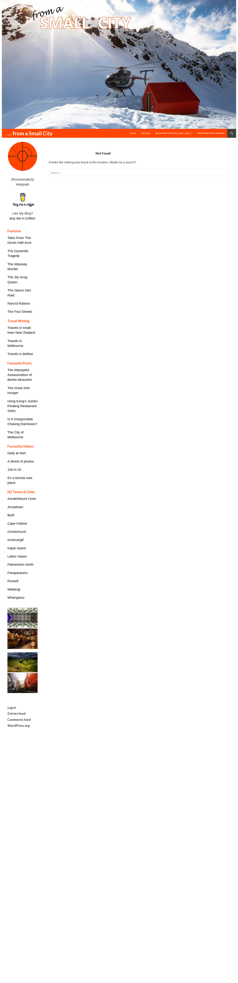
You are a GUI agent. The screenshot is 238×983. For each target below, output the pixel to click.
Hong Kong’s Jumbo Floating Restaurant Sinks (22, 406)
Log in (11, 708)
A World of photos (20, 461)
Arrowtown (15, 507)
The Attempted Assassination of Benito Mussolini (19, 375)
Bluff (10, 515)
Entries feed (16, 713)
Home (133, 133)
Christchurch (16, 532)
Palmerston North (20, 564)
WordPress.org (18, 726)
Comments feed (19, 720)
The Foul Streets (19, 312)
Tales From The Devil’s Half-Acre (172, 133)
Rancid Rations (18, 303)
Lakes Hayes (17, 556)
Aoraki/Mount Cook (21, 499)
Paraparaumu (17, 573)
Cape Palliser (17, 523)
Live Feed (145, 133)
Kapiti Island (16, 548)
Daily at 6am (16, 453)
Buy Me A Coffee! (23, 218)
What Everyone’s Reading (211, 133)
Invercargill (15, 540)
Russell (12, 581)
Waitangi (13, 589)
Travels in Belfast (20, 354)
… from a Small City (30, 133)
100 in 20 (14, 469)
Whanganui (15, 597)
